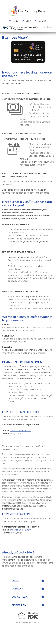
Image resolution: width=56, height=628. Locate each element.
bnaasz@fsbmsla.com (20, 430)
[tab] (28, 581)
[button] (26, 21)
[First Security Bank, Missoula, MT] (28, 11)
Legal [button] (15, 580)
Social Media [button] (19, 597)
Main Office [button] (19, 605)
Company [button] (17, 588)
